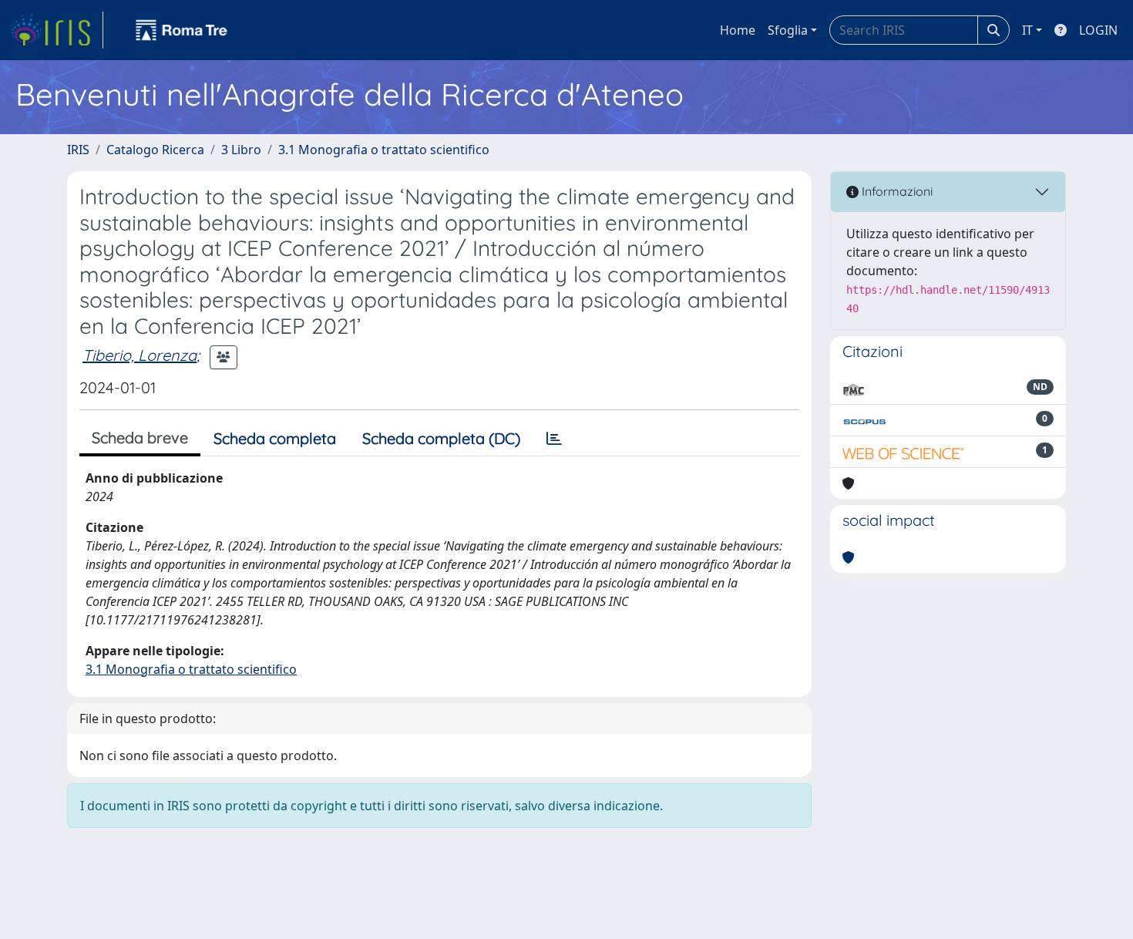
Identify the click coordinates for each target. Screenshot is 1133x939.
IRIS (78, 149)
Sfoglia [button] (788, 30)
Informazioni (896, 191)
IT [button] (1027, 30)
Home (737, 30)
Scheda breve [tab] (140, 437)
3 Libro (241, 149)
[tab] (554, 438)
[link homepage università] (182, 30)
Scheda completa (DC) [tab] (441, 438)
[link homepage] (56, 30)
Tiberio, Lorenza (139, 355)
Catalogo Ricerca (155, 149)
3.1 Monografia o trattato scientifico (383, 149)
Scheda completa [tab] (274, 438)
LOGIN (1098, 30)
